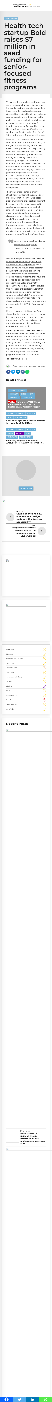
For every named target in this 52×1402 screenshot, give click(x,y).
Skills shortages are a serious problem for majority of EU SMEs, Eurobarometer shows (25, 423)
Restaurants (14, 398)
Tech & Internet (11, 19)
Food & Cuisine (25, 668)
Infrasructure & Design (25, 677)
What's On (25, 709)
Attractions (25, 649)
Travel (25, 700)
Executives (25, 663)
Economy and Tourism (17, 390)
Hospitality (14, 394)
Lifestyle (19, 433)
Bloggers (25, 654)
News (31, 394)
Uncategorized (25, 704)
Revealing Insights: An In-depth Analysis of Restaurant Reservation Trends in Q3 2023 (24, 442)
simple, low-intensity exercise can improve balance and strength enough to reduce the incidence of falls (25, 317)
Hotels (23, 394)
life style (25, 681)
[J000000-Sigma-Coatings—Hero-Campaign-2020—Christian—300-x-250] (26, 561)
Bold (16, 114)
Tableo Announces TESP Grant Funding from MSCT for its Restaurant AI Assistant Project (24, 404)
